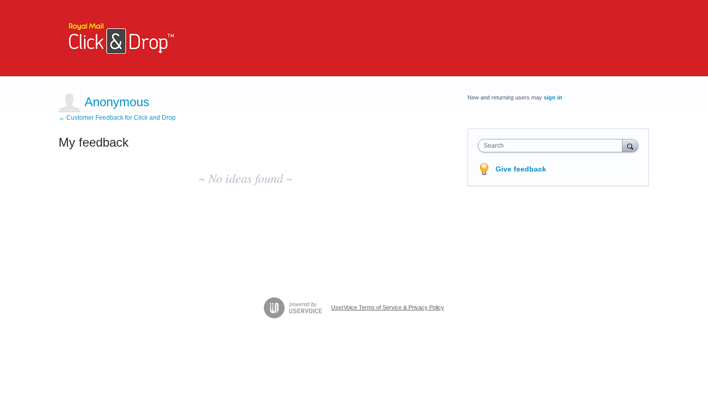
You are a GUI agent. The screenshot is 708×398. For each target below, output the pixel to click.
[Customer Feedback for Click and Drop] (119, 38)
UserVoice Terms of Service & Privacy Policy (387, 307)
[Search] (630, 145)
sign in (553, 97)
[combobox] (552, 145)
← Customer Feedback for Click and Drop (117, 117)
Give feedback (520, 169)
